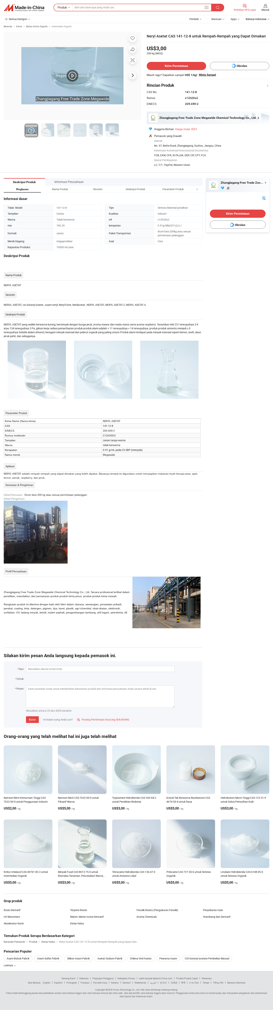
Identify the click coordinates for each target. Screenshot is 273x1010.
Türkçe (206, 982)
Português (71, 982)
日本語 (174, 982)
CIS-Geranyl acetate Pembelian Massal (207, 958)
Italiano (115, 982)
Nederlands (140, 982)
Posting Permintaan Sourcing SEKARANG (103, 719)
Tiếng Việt (218, 982)
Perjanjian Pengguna (103, 978)
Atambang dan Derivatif (216, 916)
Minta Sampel (207, 75)
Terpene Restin (78, 910)
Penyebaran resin (213, 910)
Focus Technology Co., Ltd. (126, 989)
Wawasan (207, 978)
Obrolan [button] (242, 66)
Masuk (265, 9)
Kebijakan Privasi (126, 978)
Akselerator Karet (14, 923)
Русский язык (100, 982)
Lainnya (9, 965)
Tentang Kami (68, 978)
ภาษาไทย (194, 982)
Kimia (19, 26)
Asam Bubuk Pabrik (18, 958)
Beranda (8, 26)
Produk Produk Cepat (187, 978)
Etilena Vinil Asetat (141, 958)
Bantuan (217, 19)
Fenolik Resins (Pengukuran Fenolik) (157, 910)
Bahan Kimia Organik (37, 26)
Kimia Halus (77, 923)
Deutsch (127, 982)
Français (85, 982)
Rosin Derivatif (12, 910)
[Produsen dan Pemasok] (24, 7)
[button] (190, 189)
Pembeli (194, 19)
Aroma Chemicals (146, 916)
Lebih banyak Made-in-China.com (155, 978)
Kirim (32, 720)
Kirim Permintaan (176, 66)
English (46, 982)
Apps (234, 19)
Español (58, 982)
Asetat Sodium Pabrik (110, 958)
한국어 (163, 982)
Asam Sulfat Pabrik (48, 958)
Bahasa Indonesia (236, 982)
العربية (153, 982)
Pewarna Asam (168, 958)
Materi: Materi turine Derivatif (87, 916)
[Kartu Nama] (264, 198)
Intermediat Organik (62, 26)
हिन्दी (183, 982)
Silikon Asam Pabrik (78, 958)
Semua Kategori (18, 19)
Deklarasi (84, 978)
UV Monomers (12, 916)
